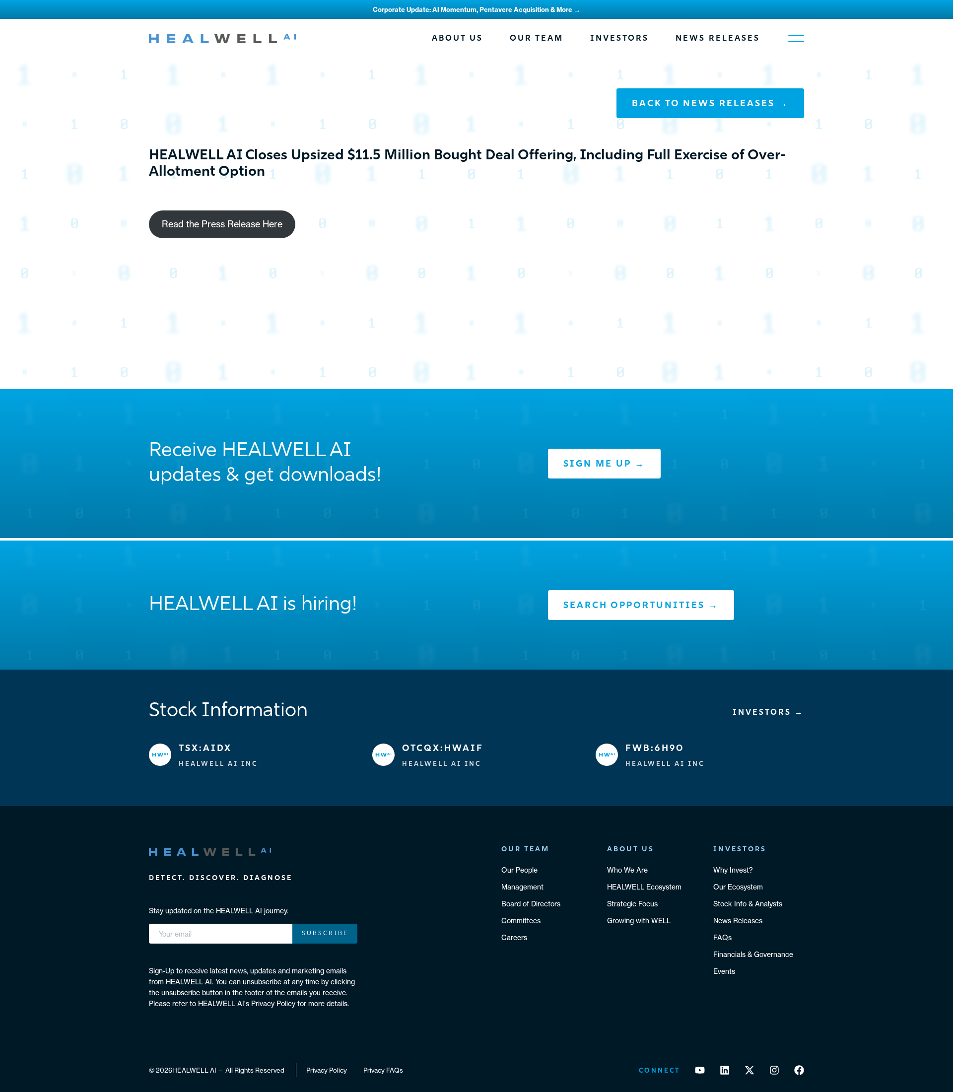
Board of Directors (530, 903)
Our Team (536, 39)
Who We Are (627, 870)
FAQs (722, 937)
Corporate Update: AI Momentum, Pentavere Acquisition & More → (476, 9)
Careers (514, 937)
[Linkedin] (725, 1070)
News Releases (718, 39)
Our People (519, 870)
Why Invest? (733, 870)
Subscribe (325, 934)
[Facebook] (799, 1070)
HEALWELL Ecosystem (644, 887)
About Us (457, 39)
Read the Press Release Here (222, 224)
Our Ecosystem (738, 887)
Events (724, 971)
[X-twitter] (749, 1070)
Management (522, 887)
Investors (619, 39)
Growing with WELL (639, 920)
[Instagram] (774, 1070)
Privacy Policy (326, 1070)
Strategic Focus (632, 903)
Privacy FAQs (383, 1070)
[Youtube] (700, 1070)
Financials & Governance (753, 954)
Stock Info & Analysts (747, 903)
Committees (521, 920)
